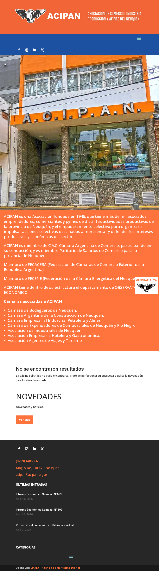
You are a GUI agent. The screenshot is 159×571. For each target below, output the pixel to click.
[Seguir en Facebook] (19, 50)
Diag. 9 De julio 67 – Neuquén (37, 468)
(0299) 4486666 (27, 461)
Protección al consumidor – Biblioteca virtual (45, 525)
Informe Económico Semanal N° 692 (39, 509)
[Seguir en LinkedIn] (34, 50)
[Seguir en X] (42, 50)
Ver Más (24, 419)
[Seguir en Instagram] (27, 50)
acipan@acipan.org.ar (31, 474)
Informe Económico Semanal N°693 (39, 494)
